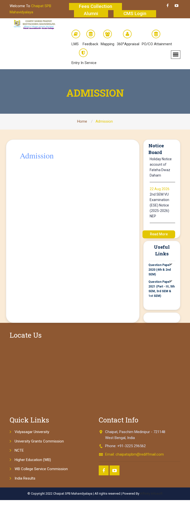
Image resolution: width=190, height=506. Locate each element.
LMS (75, 44)
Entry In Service (83, 63)
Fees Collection (95, 6)
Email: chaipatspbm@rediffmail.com (134, 454)
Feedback (90, 44)
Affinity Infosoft (151, 493)
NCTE (19, 450)
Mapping (107, 44)
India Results (25, 478)
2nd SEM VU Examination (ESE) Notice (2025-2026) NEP (159, 203)
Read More (159, 234)
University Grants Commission (39, 441)
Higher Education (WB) (33, 460)
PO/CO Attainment (157, 44)
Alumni (91, 13)
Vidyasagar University (32, 432)
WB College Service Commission (41, 469)
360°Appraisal (128, 44)
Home (82, 121)
